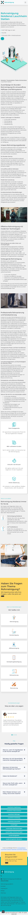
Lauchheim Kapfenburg (14, 807)
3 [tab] (16, 735)
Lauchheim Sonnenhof (14, 821)
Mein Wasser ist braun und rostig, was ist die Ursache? (12, 792)
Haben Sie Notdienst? (10, 776)
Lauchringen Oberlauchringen (14, 828)
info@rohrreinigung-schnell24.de (11, 879)
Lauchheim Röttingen (14, 814)
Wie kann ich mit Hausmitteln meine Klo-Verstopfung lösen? (13, 759)
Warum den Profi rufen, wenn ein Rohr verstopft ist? (12, 784)
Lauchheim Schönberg (14, 817)
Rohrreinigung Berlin (7, 884)
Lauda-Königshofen (14, 835)
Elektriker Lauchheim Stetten (19, 849)
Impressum (4, 888)
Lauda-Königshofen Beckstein (14, 839)
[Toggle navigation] (25, 2)
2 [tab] (14, 735)
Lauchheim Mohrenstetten (14, 810)
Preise (2, 890)
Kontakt (3, 886)
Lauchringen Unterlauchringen (14, 832)
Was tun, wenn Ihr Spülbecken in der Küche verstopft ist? (13, 750)
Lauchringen (14, 825)
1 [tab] (12, 735)
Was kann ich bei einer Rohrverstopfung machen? (12, 768)
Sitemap (3, 893)
